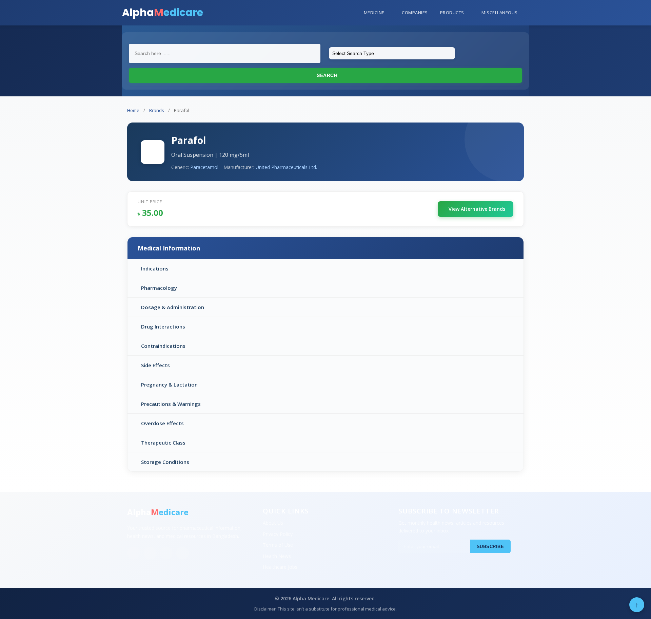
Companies (415, 13)
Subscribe (490, 546)
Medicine (374, 13)
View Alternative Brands (477, 209)
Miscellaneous (499, 13)
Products (452, 13)
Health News (277, 556)
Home (133, 110)
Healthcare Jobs (280, 567)
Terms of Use (278, 545)
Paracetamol (204, 167)
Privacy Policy (278, 534)
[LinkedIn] (166, 553)
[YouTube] (182, 553)
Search (326, 75)
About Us (273, 523)
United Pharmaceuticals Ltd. (286, 167)
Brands (156, 110)
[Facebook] (133, 553)
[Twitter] (149, 553)
